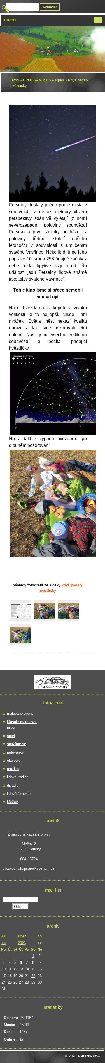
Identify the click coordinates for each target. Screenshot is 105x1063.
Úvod (14, 80)
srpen (59, 80)
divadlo (12, 785)
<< (3, 936)
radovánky (15, 752)
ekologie (13, 760)
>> (40, 936)
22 (33, 976)
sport (11, 736)
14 (27, 969)
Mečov (12, 802)
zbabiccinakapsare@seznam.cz (29, 868)
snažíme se (16, 744)
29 (33, 982)
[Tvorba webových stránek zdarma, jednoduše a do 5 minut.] (99, 1056)
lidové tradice (18, 777)
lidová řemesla (19, 793)
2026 (22, 943)
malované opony (20, 713)
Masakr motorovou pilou (22, 725)
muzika (13, 769)
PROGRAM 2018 (37, 80)
